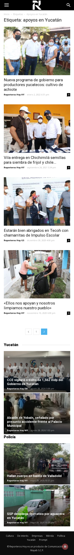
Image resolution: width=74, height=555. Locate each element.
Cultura (10, 535)
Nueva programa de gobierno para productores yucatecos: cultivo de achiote (33, 85)
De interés (22, 535)
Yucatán (31, 539)
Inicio (6, 14)
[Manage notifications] (65, 547)
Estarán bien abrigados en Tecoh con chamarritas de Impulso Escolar (36, 233)
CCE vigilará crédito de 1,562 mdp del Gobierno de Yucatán (35, 382)
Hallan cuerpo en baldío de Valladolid (34, 476)
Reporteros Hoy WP (17, 430)
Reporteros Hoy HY (14, 94)
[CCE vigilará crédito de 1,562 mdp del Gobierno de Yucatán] (37, 371)
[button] (68, 5)
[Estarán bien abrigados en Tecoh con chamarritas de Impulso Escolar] (37, 201)
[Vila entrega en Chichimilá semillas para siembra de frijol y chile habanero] (37, 128)
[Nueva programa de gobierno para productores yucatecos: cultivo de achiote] (37, 51)
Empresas (37, 535)
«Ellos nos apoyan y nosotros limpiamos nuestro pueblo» (29, 305)
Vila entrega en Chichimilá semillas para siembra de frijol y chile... (35, 160)
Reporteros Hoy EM (17, 388)
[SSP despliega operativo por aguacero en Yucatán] (37, 505)
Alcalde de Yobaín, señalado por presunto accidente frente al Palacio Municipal (34, 422)
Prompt (43, 539)
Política (61, 535)
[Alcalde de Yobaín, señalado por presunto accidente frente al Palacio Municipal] (37, 413)
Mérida (50, 535)
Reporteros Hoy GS (14, 240)
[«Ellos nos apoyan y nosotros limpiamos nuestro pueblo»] (37, 274)
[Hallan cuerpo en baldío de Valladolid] (37, 463)
